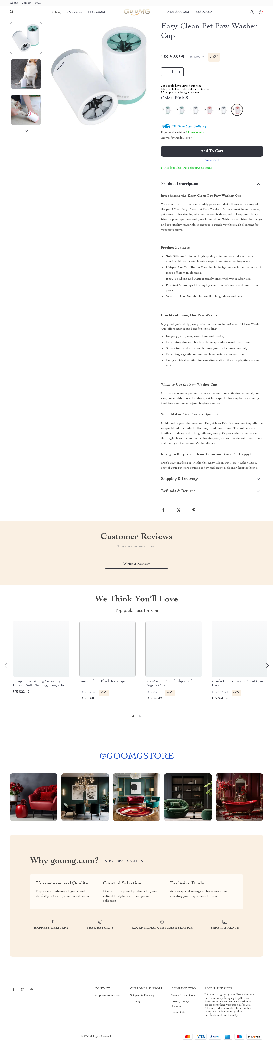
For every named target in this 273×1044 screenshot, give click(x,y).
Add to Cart (212, 151)
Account (176, 1006)
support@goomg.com (108, 995)
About (14, 3)
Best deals (97, 12)
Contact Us (178, 1012)
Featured (204, 12)
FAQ (38, 3)
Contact (26, 3)
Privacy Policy (180, 1001)
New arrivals (178, 12)
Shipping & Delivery (142, 995)
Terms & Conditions (183, 995)
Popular (74, 12)
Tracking (135, 1001)
